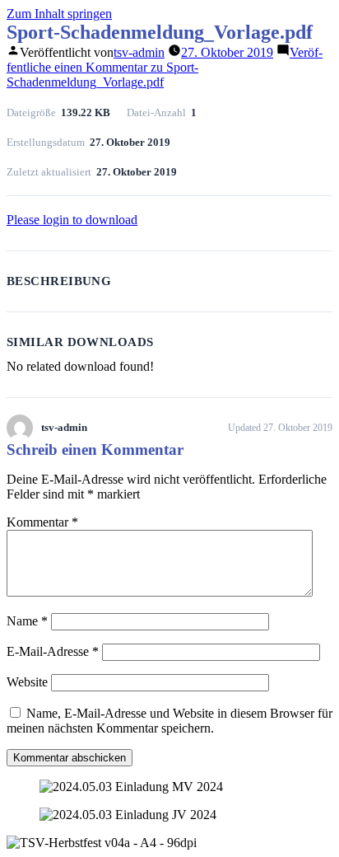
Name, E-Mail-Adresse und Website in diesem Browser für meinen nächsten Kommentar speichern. (169, 720)
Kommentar (42, 522)
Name (27, 621)
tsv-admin (139, 52)
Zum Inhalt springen (59, 14)
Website (27, 682)
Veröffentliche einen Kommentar (165, 67)
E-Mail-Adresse (53, 651)
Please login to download (72, 220)
